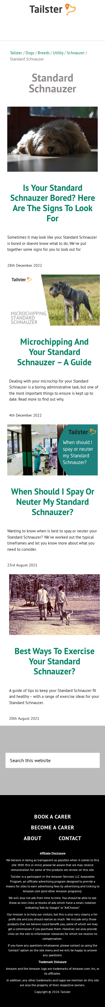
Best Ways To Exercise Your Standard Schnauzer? (54, 661)
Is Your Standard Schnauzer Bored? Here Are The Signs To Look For (52, 203)
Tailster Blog (52, 9)
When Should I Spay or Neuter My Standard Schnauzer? (52, 502)
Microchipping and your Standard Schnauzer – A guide (54, 352)
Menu (52, 29)
